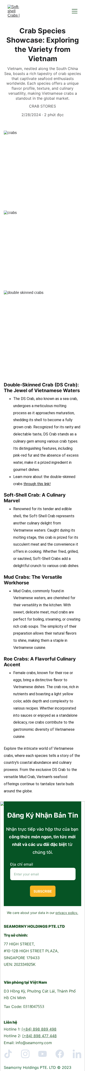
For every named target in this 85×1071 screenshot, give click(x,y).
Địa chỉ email (21, 864)
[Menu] (74, 11)
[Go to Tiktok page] (10, 1054)
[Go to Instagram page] (27, 1054)
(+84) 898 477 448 (39, 1035)
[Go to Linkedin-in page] (77, 1054)
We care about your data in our (31, 913)
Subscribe (43, 891)
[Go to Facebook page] (62, 1054)
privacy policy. (66, 913)
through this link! (37, 484)
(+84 (25, 1029)
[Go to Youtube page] (44, 1054)
